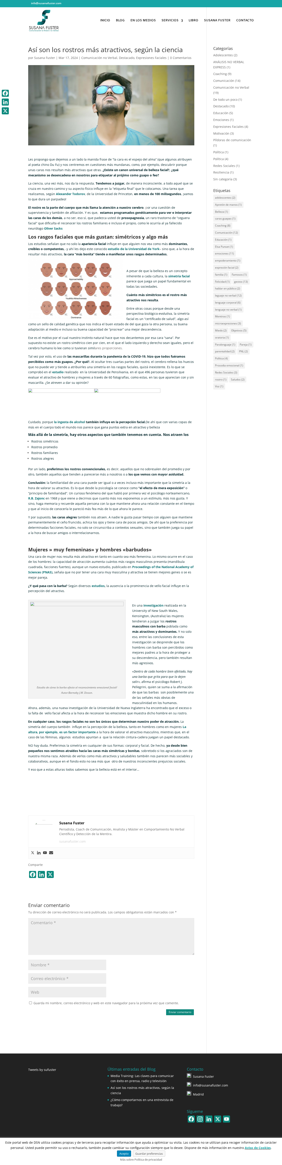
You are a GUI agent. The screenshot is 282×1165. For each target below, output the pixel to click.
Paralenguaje (225, 344)
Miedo (221, 330)
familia (221, 274)
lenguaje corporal (228, 302)
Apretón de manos (228, 205)
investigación (153, 605)
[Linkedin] (39, 853)
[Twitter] (33, 853)
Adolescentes (223, 55)
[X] (5, 110)
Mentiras (222, 316)
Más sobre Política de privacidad (141, 1159)
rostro (220, 379)
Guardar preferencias (149, 1154)
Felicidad (222, 281)
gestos (241, 281)
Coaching (220, 74)
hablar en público (227, 288)
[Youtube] (45, 853)
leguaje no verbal (228, 295)
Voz (219, 386)
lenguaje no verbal (228, 309)
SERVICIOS (169, 21)
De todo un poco (225, 99)
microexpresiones (228, 323)
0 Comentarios (180, 58)
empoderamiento (227, 260)
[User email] (51, 853)
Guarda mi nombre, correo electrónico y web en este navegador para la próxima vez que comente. (106, 1003)
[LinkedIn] (236, 4)
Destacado (126, 58)
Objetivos (239, 330)
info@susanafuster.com (210, 1085)
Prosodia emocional (229, 365)
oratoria (222, 337)
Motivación (221, 133)
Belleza (221, 212)
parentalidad (225, 351)
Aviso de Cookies (258, 1148)
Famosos (239, 274)
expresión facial (226, 267)
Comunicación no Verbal (99, 58)
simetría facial (179, 276)
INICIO (105, 21)
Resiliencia (221, 172)
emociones (224, 253)
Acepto (124, 1154)
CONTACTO (245, 21)
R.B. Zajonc (36, 498)
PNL (243, 351)
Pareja (246, 344)
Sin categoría (222, 179)
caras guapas (225, 218)
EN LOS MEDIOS (143, 21)
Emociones (221, 120)
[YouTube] (242, 4)
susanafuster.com (72, 841)
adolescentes (225, 197)
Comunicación (223, 81)
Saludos (238, 379)
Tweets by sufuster (42, 1070)
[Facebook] (5, 93)
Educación (220, 113)
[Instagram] (247, 4)
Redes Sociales (224, 166)
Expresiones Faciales (151, 58)
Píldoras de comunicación (232, 140)
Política (218, 152)
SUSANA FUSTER (217, 21)
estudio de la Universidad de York (134, 249)
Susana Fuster (44, 58)
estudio (58, 372)
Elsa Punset (224, 247)
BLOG (120, 21)
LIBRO (193, 21)
